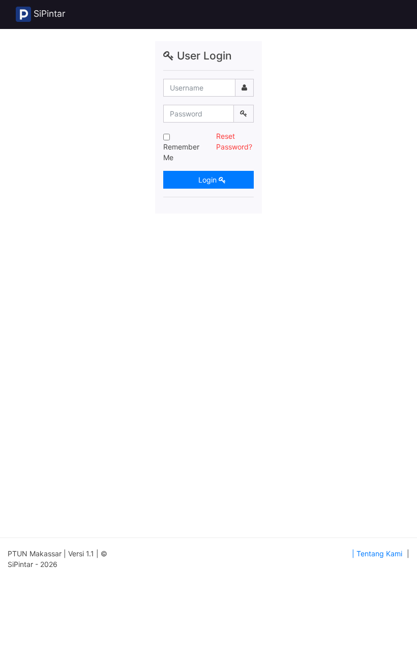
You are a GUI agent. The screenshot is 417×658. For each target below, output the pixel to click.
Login (207, 179)
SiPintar (48, 13)
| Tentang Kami (377, 553)
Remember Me (181, 152)
